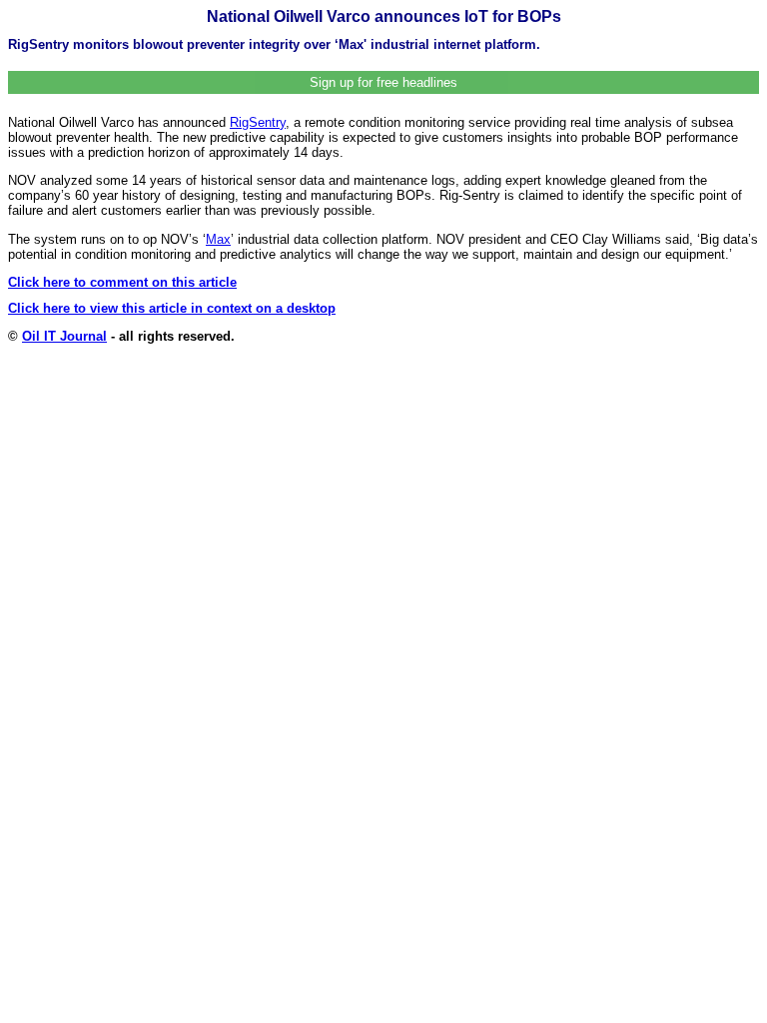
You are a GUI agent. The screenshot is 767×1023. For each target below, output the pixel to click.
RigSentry (258, 122)
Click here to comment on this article (122, 282)
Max (218, 239)
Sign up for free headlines (383, 82)
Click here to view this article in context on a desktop (172, 308)
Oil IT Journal (64, 336)
